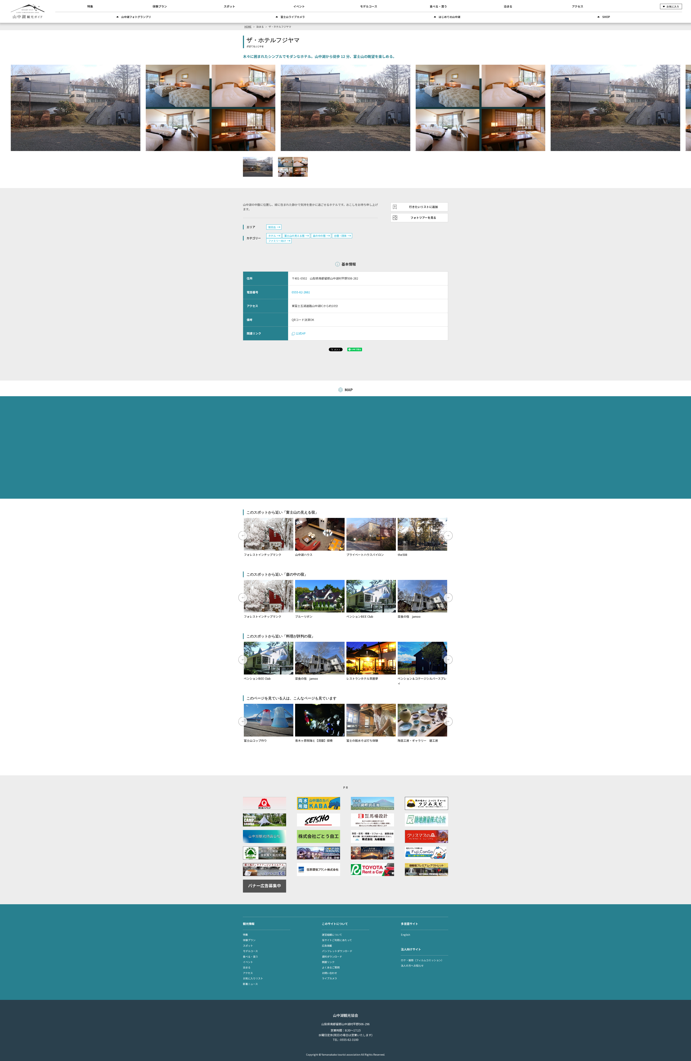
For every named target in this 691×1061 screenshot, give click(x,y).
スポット (229, 6)
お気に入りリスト (253, 978)
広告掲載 (327, 945)
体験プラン (160, 6)
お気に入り (673, 6)
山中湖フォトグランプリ (136, 17)
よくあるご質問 (331, 967)
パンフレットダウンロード (337, 951)
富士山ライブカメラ (293, 17)
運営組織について (332, 934)
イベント (299, 6)
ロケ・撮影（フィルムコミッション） (422, 960)
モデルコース (368, 6)
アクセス (577, 6)
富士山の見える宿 (294, 235)
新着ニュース (250, 984)
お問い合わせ (329, 973)
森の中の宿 (319, 235)
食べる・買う (438, 6)
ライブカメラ (329, 978)
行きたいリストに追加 (423, 207)
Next (448, 535)
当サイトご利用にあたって (337, 940)
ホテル (272, 235)
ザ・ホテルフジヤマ (279, 26)
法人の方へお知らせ (412, 965)
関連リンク (328, 962)
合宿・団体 (340, 235)
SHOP (606, 17)
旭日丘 (272, 227)
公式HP (301, 333)
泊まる (508, 6)
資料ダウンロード (332, 956)
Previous (242, 535)
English (405, 934)
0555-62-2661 (301, 292)
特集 (90, 6)
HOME (248, 26)
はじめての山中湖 (449, 17)
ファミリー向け (277, 241)
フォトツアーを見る (423, 217)
